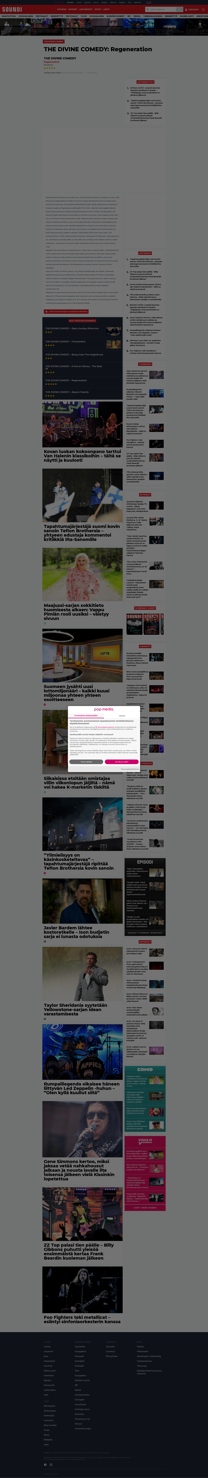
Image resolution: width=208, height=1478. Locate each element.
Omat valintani (86, 762)
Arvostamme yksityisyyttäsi (86, 715)
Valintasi (122, 716)
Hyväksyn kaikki (121, 762)
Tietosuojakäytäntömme (130, 769)
